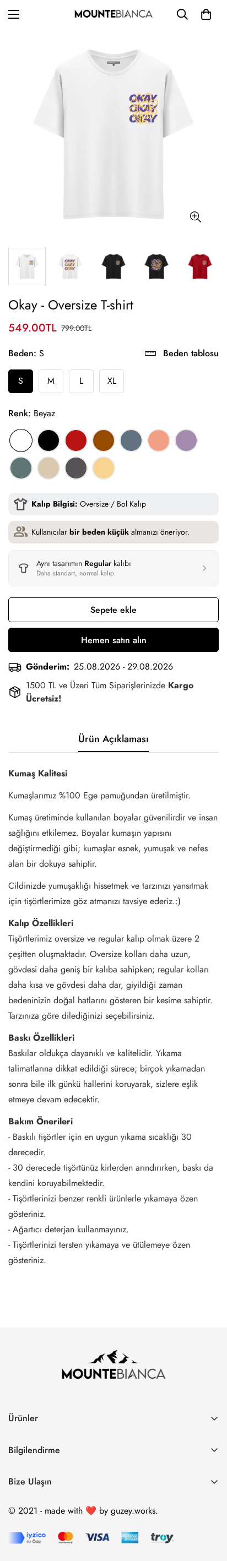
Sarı (104, 468)
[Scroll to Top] (207, 1503)
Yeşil (21, 468)
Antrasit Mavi (131, 440)
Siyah (48, 440)
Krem (48, 468)
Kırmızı (76, 440)
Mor (186, 440)
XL (111, 380)
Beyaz (21, 440)
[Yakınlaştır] (195, 217)
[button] (206, 14)
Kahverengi (104, 440)
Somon (159, 440)
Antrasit (76, 468)
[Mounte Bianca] (113, 14)
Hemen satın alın (114, 640)
